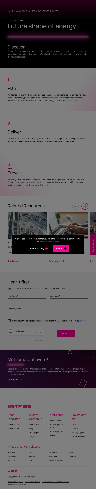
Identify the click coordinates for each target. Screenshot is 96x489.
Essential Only (37, 248)
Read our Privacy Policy (49, 241)
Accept (59, 248)
